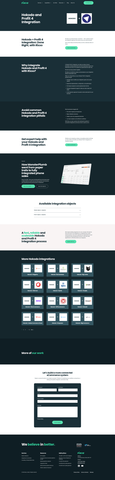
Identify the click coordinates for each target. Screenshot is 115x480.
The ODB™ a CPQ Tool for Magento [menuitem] (65, 455)
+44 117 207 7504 (81, 461)
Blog (68, 2)
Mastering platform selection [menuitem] (45, 461)
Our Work (55, 2)
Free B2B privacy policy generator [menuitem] (65, 463)
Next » (32, 329)
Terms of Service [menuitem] (84, 472)
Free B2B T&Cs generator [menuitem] (63, 461)
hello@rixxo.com (81, 463)
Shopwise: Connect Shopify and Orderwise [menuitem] (65, 458)
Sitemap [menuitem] (91, 472)
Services (39, 2)
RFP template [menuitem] (42, 455)
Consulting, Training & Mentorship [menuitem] (28, 460)
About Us (73, 2)
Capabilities (47, 2)
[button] (57, 210)
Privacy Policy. (40, 418)
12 (29, 329)
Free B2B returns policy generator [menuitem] (65, 465)
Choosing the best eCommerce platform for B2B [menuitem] (47, 458)
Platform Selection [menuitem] (25, 455)
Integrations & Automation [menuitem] (27, 458)
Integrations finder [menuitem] (43, 463)
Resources (61, 2)
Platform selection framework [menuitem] (45, 467)
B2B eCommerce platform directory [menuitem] (46, 465)
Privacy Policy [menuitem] (77, 472)
